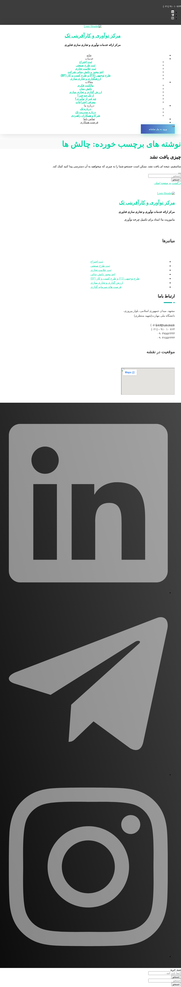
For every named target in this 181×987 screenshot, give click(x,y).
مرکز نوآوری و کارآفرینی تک (93, 35)
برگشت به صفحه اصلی (167, 183)
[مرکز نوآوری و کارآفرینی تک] (92, 26)
